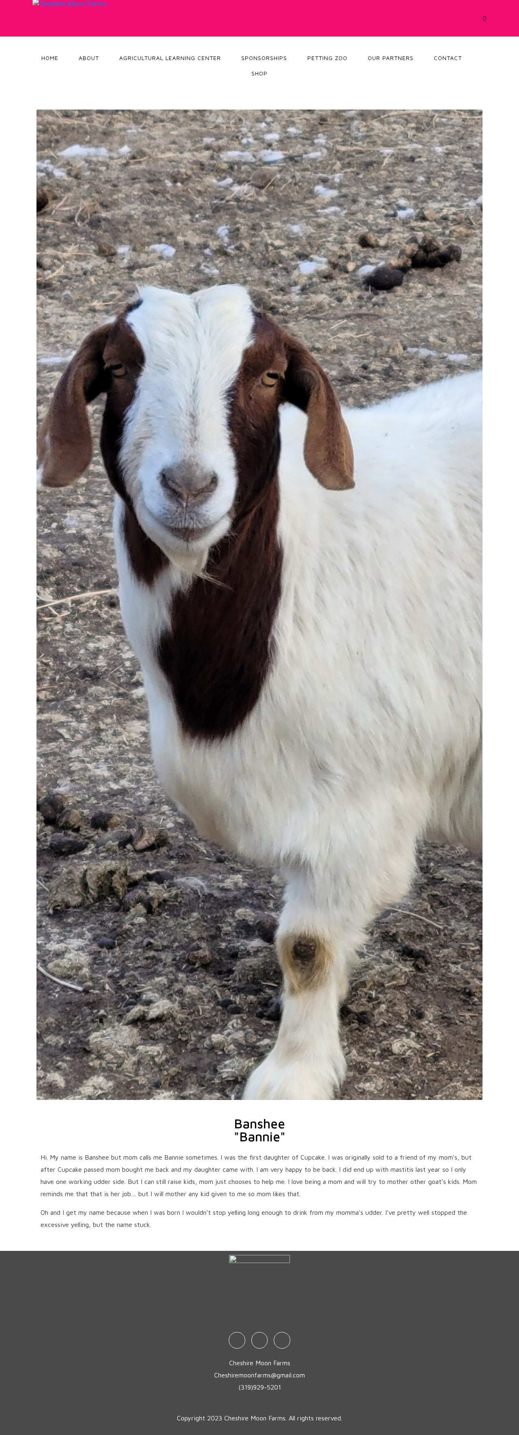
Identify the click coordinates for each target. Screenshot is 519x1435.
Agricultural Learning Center (170, 57)
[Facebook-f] (237, 1340)
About (89, 57)
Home (49, 57)
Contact (448, 57)
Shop (259, 73)
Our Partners (391, 57)
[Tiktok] (259, 1340)
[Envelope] (282, 1340)
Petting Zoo (327, 57)
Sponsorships (264, 57)
